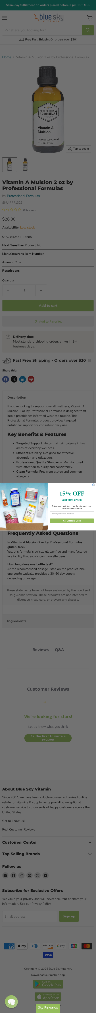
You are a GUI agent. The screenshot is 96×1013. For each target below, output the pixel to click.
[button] (11, 1001)
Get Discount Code (72, 521)
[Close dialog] (94, 484)
